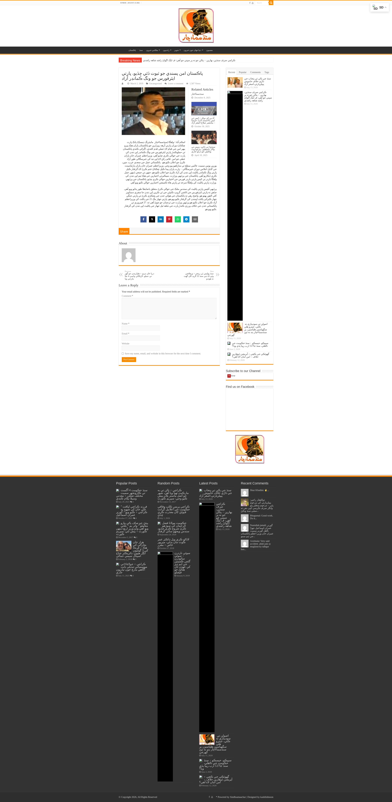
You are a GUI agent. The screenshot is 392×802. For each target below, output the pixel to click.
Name (125, 323)
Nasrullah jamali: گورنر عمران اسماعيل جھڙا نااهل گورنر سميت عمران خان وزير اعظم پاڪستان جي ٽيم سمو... (257, 531)
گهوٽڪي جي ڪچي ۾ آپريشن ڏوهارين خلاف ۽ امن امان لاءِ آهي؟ (250, 355)
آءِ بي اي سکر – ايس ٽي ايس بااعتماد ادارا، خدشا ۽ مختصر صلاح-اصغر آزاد (203, 120)
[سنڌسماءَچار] (196, 25)
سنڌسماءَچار (197, 94)
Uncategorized (155, 83)
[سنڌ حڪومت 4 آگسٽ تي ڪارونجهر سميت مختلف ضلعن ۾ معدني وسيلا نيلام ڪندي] (117, 490)
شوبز (176, 50)
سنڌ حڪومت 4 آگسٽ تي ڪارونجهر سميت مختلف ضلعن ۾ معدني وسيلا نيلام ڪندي (131, 494)
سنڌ (141, 50)
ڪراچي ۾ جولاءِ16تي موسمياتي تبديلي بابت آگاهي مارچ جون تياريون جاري (131, 568)
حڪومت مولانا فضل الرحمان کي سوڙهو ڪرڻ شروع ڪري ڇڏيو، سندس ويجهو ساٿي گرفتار (173, 527)
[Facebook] (250, 3)
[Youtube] (252, 3)
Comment (127, 296)
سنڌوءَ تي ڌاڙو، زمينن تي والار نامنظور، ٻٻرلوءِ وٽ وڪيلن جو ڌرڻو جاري (203, 149)
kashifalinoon (266, 797)
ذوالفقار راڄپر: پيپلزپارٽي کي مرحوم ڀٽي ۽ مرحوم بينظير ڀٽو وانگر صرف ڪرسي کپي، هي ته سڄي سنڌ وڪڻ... (257, 505)
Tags (266, 72)
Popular (242, 72)
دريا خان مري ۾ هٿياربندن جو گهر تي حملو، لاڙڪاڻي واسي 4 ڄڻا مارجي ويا (139, 275)
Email (125, 333)
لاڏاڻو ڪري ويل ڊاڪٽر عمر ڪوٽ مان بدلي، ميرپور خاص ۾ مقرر (173, 542)
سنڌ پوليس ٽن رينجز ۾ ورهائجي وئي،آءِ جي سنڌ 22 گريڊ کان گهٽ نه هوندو (199, 275)
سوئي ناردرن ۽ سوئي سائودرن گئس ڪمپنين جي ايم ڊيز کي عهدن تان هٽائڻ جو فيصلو (182, 562)
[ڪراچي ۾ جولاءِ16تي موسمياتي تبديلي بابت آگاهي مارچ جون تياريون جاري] (117, 564)
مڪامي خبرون (152, 50)
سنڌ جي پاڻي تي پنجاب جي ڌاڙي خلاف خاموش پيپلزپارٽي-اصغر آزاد (257, 81)
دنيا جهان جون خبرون (192, 50)
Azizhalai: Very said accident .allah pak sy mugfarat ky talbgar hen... (256, 545)
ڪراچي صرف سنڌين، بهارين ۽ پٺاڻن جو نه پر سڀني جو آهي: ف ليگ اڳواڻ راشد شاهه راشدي (258, 96)
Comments (255, 72)
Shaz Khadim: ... (259, 490)
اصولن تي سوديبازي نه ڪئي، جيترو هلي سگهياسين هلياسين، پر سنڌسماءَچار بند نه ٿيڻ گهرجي (190, 60)
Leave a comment (175, 83)
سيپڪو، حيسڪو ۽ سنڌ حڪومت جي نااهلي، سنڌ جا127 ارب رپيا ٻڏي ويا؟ (250, 344)
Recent (231, 72)
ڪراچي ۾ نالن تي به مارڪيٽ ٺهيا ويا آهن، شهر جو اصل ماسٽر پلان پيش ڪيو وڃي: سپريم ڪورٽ (173, 494)
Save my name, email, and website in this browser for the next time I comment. (163, 353)
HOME (123, 50)
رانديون (166, 50)
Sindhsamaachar (238, 797)
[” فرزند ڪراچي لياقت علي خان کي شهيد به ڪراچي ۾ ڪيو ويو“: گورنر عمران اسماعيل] (117, 506)
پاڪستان (132, 50)
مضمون (209, 50)
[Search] (271, 2)
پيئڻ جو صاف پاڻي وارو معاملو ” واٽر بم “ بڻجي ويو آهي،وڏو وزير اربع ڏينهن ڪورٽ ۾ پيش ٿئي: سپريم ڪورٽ (132, 528)
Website (125, 343)
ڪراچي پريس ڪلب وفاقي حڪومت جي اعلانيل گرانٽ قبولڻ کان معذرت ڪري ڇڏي (174, 510)
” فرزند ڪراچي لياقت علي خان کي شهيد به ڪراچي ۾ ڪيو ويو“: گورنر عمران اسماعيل (131, 510)
